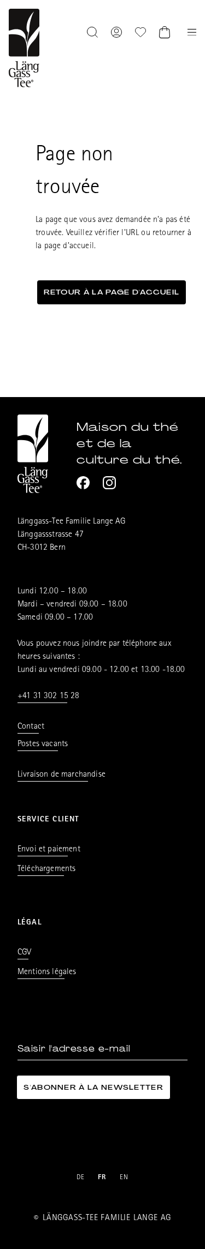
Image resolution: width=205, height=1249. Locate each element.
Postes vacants (42, 744)
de (81, 1177)
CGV (24, 952)
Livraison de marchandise (61, 775)
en (124, 1177)
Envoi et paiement (48, 849)
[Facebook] (83, 482)
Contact (30, 727)
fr (102, 1177)
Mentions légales (47, 972)
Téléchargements (46, 869)
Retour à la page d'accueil (112, 292)
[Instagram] (109, 482)
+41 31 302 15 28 (48, 696)
